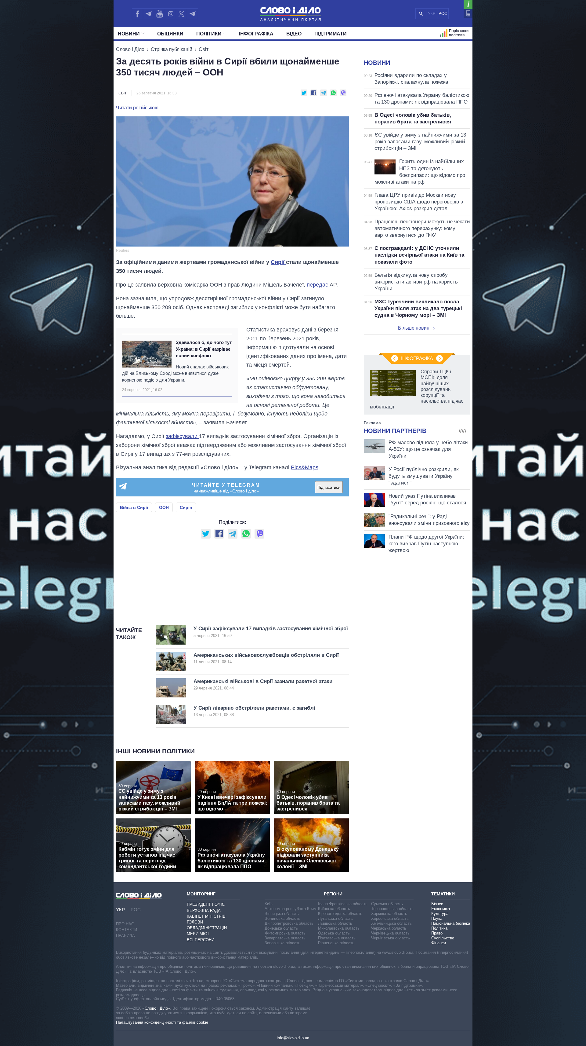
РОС (443, 13)
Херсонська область (390, 918)
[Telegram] (148, 13)
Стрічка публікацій (171, 49)
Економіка (440, 908)
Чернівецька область (390, 933)
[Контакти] (468, 13)
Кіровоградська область (340, 913)
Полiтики (209, 33)
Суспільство (442, 938)
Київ (269, 904)
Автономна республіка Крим (291, 908)
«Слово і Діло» (156, 1008)
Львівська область (335, 923)
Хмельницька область (391, 923)
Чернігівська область (390, 938)
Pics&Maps (304, 467)
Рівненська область (336, 943)
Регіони (333, 893)
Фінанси (438, 943)
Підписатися (328, 487)
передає (318, 285)
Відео (294, 33)
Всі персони (200, 940)
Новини (129, 33)
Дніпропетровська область (289, 923)
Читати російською (137, 107)
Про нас (125, 924)
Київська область (334, 908)
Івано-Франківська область (342, 904)
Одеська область (334, 933)
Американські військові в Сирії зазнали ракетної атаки (263, 684)
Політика (439, 928)
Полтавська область (337, 938)
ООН (164, 507)
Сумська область (387, 904)
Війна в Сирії (134, 507)
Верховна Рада (204, 910)
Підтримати (330, 33)
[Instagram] (170, 13)
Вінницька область (282, 913)
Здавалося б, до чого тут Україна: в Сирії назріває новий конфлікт (204, 349)
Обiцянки (170, 33)
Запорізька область (282, 943)
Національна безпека (450, 923)
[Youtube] (159, 13)
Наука (436, 918)
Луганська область (335, 918)
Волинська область (282, 918)
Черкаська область (388, 928)
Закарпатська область (285, 938)
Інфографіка (256, 33)
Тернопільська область (392, 908)
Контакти (126, 929)
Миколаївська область (339, 928)
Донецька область (281, 928)
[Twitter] (181, 13)
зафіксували (182, 436)
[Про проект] (468, 4)
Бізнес (437, 904)
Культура (439, 913)
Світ (203, 49)
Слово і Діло (130, 49)
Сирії (278, 262)
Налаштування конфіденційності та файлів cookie (162, 1022)
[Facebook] (137, 13)
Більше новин (413, 328)
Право (437, 933)
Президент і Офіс (206, 904)
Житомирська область (285, 933)
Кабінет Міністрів (206, 916)
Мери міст (198, 933)
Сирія (186, 507)
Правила (125, 935)
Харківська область (389, 913)
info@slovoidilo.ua (293, 1038)
